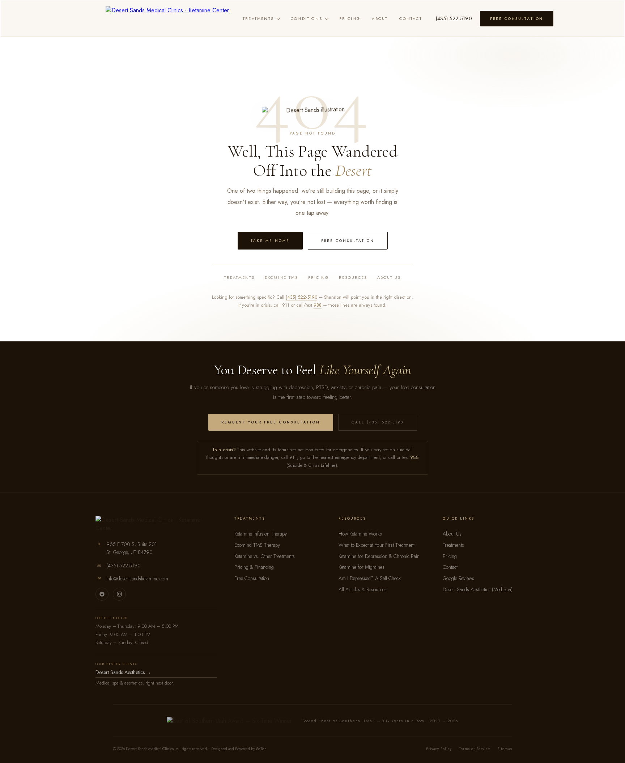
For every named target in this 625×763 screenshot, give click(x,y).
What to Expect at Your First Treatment (376, 545)
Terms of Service (474, 748)
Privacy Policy (439, 748)
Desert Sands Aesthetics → (123, 672)
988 (318, 305)
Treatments (258, 18)
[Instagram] (119, 594)
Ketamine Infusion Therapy (260, 533)
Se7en (261, 748)
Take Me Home (270, 240)
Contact (410, 18)
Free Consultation (516, 18)
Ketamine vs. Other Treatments (264, 556)
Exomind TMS (281, 277)
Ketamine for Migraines (361, 567)
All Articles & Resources (363, 589)
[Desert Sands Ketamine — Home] (167, 18)
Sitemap (504, 748)
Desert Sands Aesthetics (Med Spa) (478, 589)
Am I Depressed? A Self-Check (370, 578)
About (380, 18)
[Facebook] (102, 594)
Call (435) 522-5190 (378, 422)
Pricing (349, 18)
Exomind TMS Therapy (257, 545)
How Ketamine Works (360, 533)
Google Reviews (458, 578)
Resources (353, 277)
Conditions (306, 18)
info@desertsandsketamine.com (137, 578)
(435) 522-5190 (454, 18)
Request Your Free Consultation (270, 422)
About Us (389, 277)
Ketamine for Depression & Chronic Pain (379, 556)
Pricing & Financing (254, 567)
